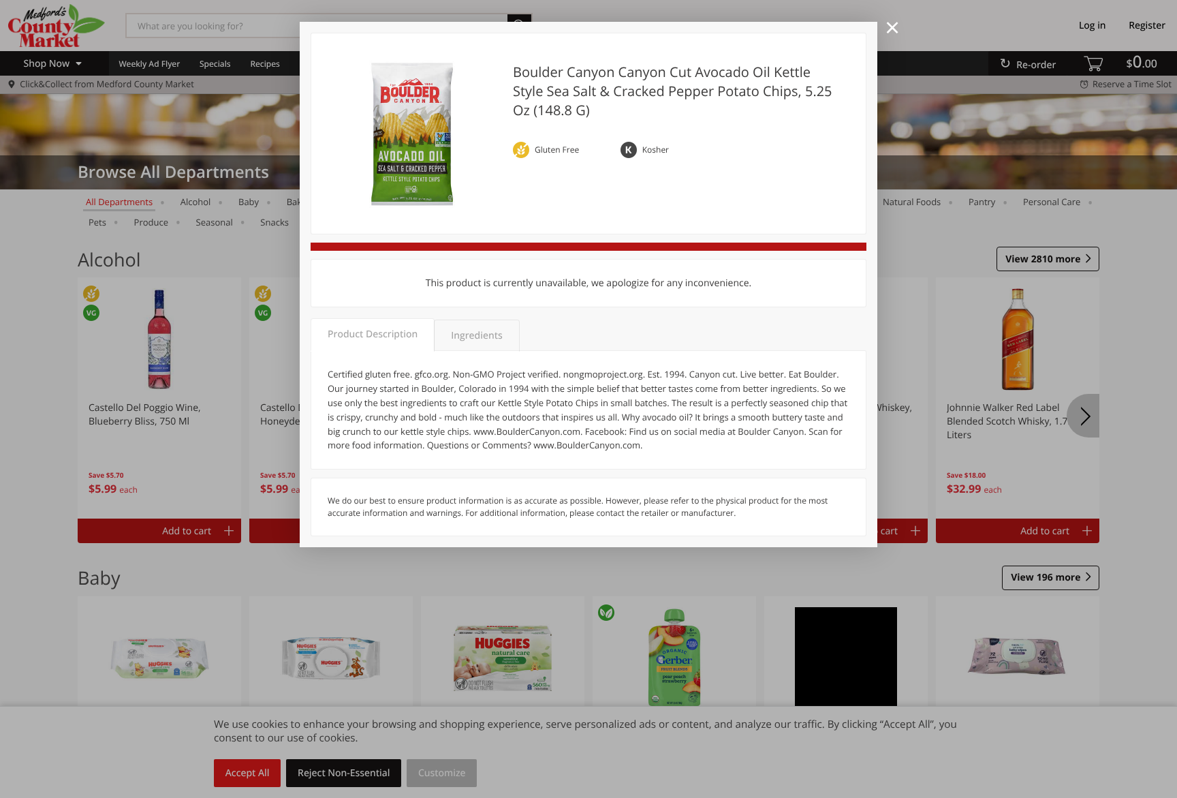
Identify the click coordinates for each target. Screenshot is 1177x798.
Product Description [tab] (373, 334)
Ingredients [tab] (476, 335)
